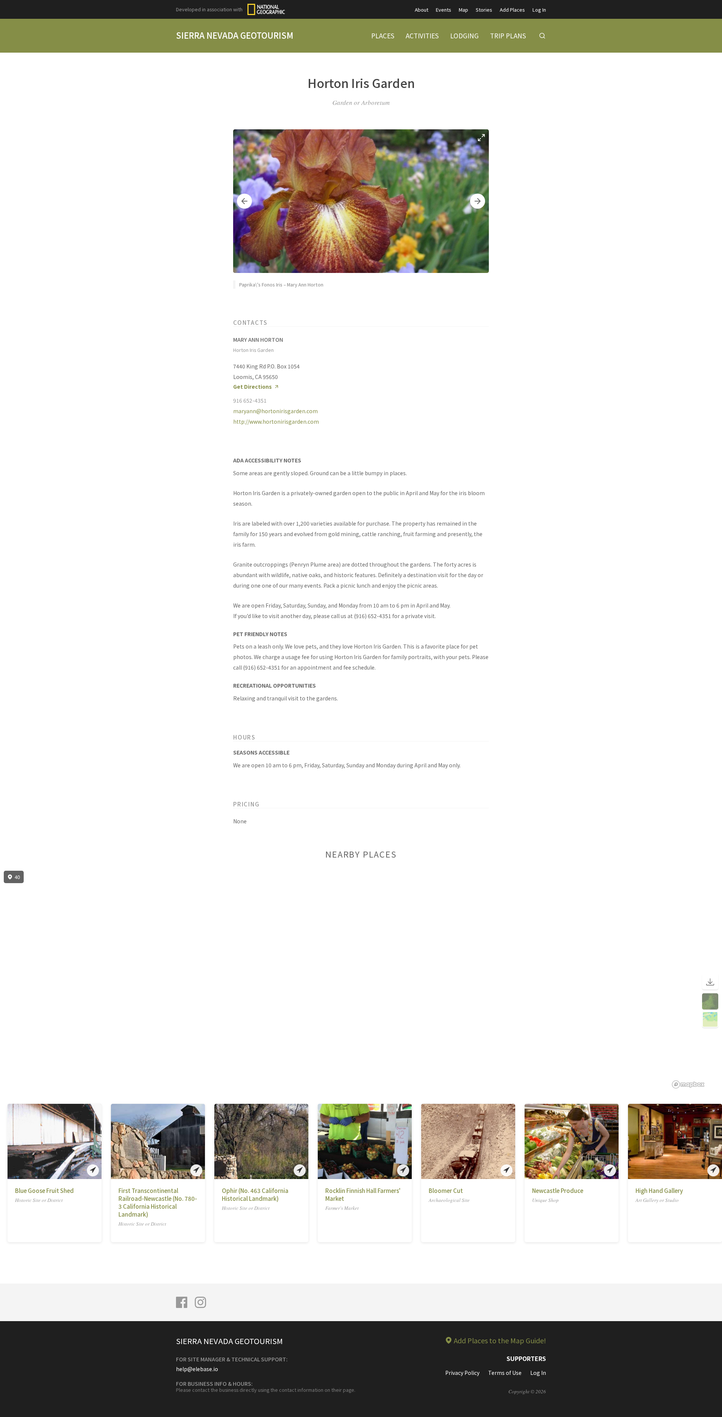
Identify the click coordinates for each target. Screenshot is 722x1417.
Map (463, 9)
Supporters (526, 1358)
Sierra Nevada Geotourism (234, 35)
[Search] (542, 35)
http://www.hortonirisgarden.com (276, 421)
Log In (539, 9)
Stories (484, 9)
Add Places (512, 9)
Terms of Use (505, 1372)
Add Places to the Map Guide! (500, 1340)
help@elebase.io (197, 1369)
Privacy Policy (462, 1372)
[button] (244, 201)
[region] (361, 980)
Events (443, 9)
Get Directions (252, 386)
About (421, 9)
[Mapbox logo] (688, 1084)
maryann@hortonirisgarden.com (275, 411)
